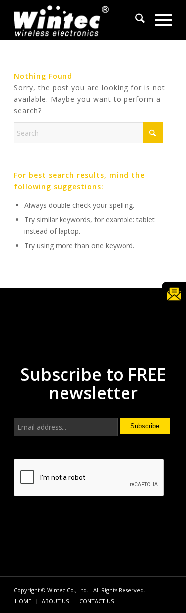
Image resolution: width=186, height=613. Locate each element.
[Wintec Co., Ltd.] (77, 20)
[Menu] (158, 20)
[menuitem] (135, 20)
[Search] (135, 20)
